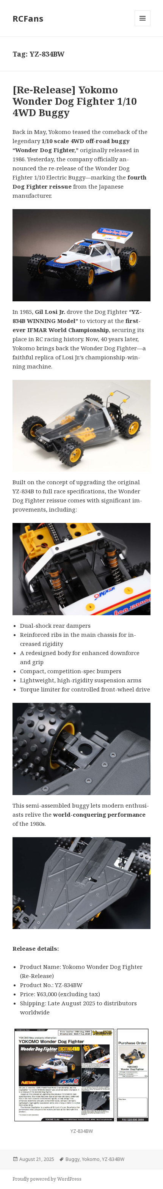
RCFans (28, 18)
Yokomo (91, 1159)
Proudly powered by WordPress (47, 1179)
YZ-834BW (113, 1159)
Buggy (73, 1159)
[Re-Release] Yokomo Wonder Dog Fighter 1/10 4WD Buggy (75, 101)
